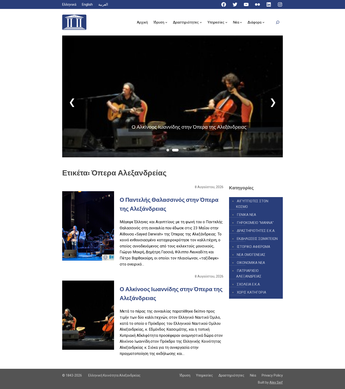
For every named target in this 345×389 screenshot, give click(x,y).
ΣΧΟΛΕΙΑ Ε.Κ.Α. (249, 284)
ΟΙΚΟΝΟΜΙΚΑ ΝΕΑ (251, 263)
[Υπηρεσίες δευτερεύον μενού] (226, 22)
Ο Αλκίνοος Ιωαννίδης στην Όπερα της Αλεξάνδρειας (189, 127)
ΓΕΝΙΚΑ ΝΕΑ (246, 215)
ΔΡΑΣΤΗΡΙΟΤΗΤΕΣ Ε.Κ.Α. (256, 231)
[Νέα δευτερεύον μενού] (241, 22)
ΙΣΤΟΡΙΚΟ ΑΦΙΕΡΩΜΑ (253, 247)
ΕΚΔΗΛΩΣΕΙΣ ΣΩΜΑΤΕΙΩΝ (257, 239)
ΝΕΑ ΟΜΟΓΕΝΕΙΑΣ (251, 255)
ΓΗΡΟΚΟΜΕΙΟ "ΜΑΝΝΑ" (255, 223)
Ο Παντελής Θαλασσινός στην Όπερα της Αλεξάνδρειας (169, 204)
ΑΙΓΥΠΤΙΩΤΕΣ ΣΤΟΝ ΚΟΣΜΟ (252, 204)
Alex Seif (276, 382)
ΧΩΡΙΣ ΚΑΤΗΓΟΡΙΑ (251, 292)
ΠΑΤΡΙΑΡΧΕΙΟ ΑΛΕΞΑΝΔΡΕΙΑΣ (248, 273)
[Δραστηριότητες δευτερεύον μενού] (201, 22)
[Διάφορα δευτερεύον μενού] (263, 22)
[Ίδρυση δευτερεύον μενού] (166, 22)
